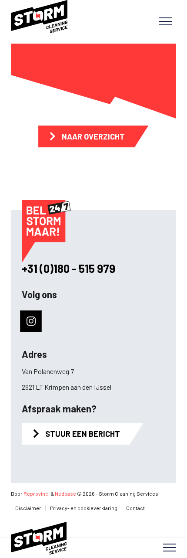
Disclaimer (28, 508)
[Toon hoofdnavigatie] (165, 22)
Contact (135, 508)
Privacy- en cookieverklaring (83, 508)
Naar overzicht (93, 136)
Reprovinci (36, 493)
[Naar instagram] (31, 321)
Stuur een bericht (82, 434)
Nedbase (65, 493)
